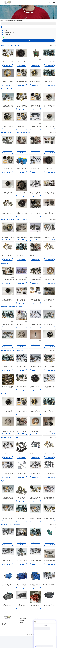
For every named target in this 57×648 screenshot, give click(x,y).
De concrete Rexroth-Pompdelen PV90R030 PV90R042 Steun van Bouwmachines (21, 83)
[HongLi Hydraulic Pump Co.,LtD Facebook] (2, 624)
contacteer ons (23, 624)
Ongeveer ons (23, 618)
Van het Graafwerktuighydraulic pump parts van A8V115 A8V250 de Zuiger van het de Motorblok (49, 150)
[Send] (54, 646)
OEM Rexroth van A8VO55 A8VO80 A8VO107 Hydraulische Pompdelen (7, 170)
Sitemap (8, 633)
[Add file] (35, 646)
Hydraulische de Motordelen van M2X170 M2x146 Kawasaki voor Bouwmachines (8, 498)
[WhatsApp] (3, 37)
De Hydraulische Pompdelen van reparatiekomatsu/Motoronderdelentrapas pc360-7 (9, 257)
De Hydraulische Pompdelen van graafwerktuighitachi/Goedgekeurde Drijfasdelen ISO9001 (8, 213)
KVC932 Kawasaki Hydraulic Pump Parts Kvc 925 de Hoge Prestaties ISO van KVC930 (8, 106)
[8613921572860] (5, 624)
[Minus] (54, 621)
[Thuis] (7, 618)
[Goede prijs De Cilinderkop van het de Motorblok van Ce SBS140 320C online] (35, 161)
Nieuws (21, 622)
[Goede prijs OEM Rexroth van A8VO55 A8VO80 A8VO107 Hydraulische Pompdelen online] (8, 161)
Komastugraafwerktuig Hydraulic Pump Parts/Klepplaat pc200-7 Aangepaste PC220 (21, 63)
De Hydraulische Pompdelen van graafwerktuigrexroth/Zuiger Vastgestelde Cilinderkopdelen (21, 324)
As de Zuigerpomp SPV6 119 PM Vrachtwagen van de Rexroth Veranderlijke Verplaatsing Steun (49, 585)
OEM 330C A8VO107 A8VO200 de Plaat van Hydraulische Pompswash (21, 150)
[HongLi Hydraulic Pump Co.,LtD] (7, 2)
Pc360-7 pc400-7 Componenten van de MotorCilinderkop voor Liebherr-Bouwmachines (21, 257)
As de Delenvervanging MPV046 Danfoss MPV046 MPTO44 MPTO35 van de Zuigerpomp (35, 281)
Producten (22, 620)
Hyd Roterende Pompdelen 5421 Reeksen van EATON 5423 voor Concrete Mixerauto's (8, 387)
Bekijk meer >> (53, 45)
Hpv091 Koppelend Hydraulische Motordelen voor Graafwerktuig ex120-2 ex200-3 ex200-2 (35, 475)
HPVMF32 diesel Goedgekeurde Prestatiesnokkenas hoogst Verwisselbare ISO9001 (49, 237)
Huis (2, 20)
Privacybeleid (3, 633)
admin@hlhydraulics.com (9, 32)
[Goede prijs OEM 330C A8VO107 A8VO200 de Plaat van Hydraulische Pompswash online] (21, 142)
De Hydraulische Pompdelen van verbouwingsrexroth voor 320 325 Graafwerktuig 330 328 (49, 344)
